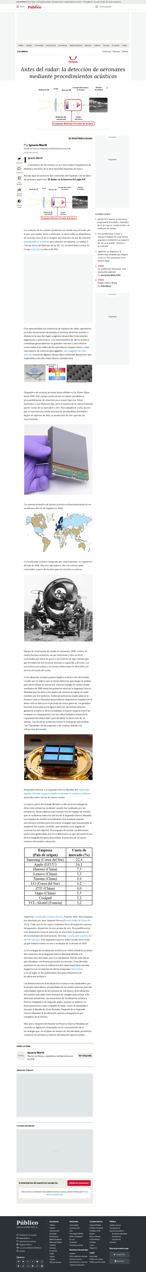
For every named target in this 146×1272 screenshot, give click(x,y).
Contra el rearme (75, 1259)
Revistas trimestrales (78, 1250)
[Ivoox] (42, 1266)
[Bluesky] (37, 1261)
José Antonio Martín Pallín (111, 275)
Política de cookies (96, 1259)
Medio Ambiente (76, 45)
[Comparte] (19, 159)
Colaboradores (96, 1221)
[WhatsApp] (37, 1266)
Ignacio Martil (38, 145)
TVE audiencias (88, 2)
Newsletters (24, 1238)
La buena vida (74, 1228)
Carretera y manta (76, 1245)
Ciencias (106, 45)
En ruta (72, 1239)
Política (20, 45)
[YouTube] (18, 1266)
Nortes (92, 1234)
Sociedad (53, 1234)
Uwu (71, 1231)
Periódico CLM (95, 1231)
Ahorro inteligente (75, 1237)
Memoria (88, 45)
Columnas (22, 51)
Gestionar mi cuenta (27, 1235)
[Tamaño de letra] (19, 189)
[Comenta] (19, 168)
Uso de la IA (116, 1239)
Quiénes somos (115, 1225)
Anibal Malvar (106, 286)
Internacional (51, 45)
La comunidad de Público (30, 1248)
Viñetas (125, 51)
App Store (120, 1261)
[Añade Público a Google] (18, 1261)
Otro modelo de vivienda (78, 1256)
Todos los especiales (76, 1265)
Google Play (120, 1254)
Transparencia (115, 1228)
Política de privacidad (97, 1262)
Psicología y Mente (76, 1234)
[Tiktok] (23, 1266)
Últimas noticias (55, 1262)
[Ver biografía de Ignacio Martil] (21, 1055)
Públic (52, 1254)
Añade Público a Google (82, 138)
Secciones (54, 1221)
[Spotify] (32, 1266)
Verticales (73, 1221)
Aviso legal (93, 1256)
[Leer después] (19, 178)
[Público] (34, 7)
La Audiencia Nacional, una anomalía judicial (112, 270)
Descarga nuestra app (119, 1248)
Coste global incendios (43, 2)
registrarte (58, 1194)
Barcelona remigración (113, 2)
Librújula (93, 1242)
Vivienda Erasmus (58, 2)
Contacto (113, 1242)
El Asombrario (95, 1239)
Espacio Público (95, 1225)
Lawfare (72, 1253)
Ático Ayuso (32, 2)
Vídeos (52, 1256)
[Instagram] (42, 1261)
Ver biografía (85, 1055)
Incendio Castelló (99, 2)
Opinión (29, 45)
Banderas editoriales (119, 1234)
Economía (115, 45)
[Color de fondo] (19, 201)
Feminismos (62, 45)
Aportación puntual (27, 1241)
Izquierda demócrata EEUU (73, 2)
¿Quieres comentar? (79, 1183)
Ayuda (22, 1251)
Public (124, 45)
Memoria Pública (56, 1242)
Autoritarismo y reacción (78, 1262)
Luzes (92, 1245)
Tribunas (116, 51)
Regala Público (25, 1245)
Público (27, 1223)
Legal (92, 1253)
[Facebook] (28, 1261)
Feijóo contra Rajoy (107, 282)
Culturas (97, 45)
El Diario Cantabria (96, 1228)
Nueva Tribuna (95, 1237)
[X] (32, 1261)
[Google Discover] (23, 1261)
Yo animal (73, 1242)
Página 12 (93, 1248)
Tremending (39, 45)
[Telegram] (28, 1266)
